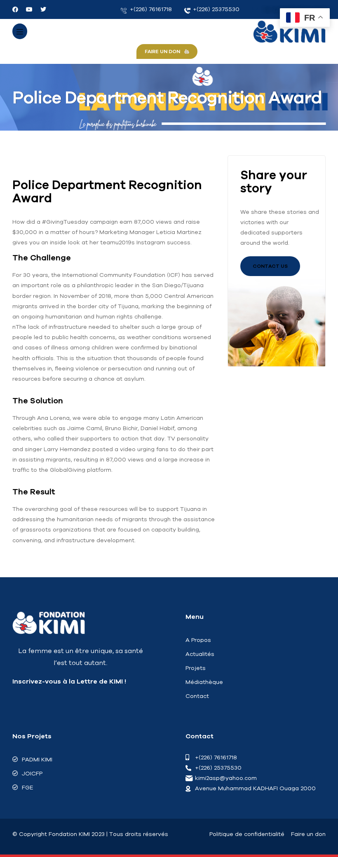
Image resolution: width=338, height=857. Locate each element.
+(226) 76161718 (150, 9)
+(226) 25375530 (215, 9)
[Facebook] (15, 9)
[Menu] (19, 31)
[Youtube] (29, 9)
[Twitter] (43, 9)
